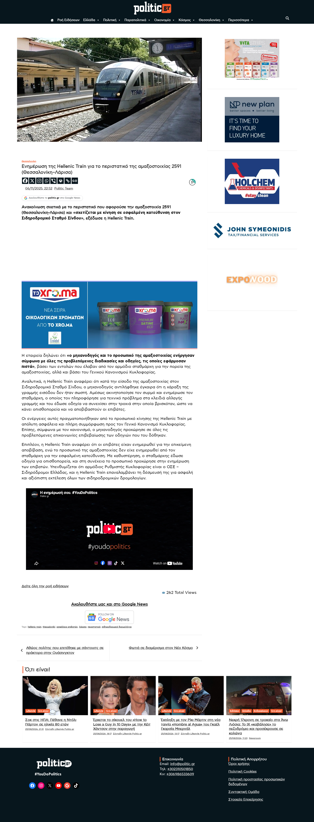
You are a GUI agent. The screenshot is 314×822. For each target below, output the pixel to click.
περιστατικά (94, 627)
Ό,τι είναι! (43, 711)
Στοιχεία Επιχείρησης (245, 799)
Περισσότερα (238, 20)
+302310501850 (180, 769)
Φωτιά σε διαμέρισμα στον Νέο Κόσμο (161, 648)
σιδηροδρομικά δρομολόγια (117, 627)
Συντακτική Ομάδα (243, 792)
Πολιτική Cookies (242, 771)
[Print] (60, 181)
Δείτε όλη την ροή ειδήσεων (45, 586)
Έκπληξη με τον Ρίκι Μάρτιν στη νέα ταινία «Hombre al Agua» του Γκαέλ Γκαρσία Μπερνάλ (190, 724)
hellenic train (34, 627)
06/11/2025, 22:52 (38, 188)
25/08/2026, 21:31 (34, 729)
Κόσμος (185, 20)
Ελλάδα (89, 20)
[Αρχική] (52, 20)
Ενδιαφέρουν (261, 711)
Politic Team (63, 188)
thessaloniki (49, 627)
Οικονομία (162, 20)
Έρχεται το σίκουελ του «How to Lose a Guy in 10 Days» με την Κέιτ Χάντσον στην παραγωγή (121, 724)
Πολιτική (109, 20)
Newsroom (255, 738)
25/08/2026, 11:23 (238, 738)
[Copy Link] (68, 181)
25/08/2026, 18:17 (102, 734)
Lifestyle (30, 711)
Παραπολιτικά (135, 20)
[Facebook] (25, 181)
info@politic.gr (182, 764)
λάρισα (82, 627)
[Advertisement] (109, 250)
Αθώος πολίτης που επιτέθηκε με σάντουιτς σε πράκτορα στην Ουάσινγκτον (65, 650)
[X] (32, 181)
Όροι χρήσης (239, 764)
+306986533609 (180, 774)
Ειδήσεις (234, 711)
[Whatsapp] (46, 181)
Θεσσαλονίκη (209, 20)
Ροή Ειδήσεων (68, 20)
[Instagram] (39, 181)
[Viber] (53, 181)
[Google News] (75, 181)
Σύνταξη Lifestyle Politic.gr (59, 729)
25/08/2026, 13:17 (170, 734)
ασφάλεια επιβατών (67, 627)
